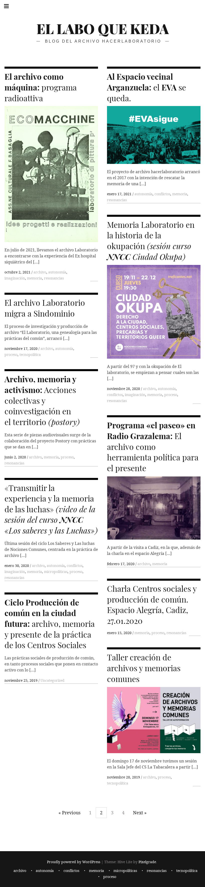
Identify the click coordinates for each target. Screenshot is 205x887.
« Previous (69, 813)
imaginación (14, 278)
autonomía (57, 272)
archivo (40, 272)
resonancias (54, 278)
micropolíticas (56, 571)
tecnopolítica (30, 354)
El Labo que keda (102, 29)
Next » (139, 813)
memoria (34, 278)
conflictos (162, 193)
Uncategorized (52, 680)
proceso (170, 394)
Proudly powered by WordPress (73, 862)
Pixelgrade (147, 862)
